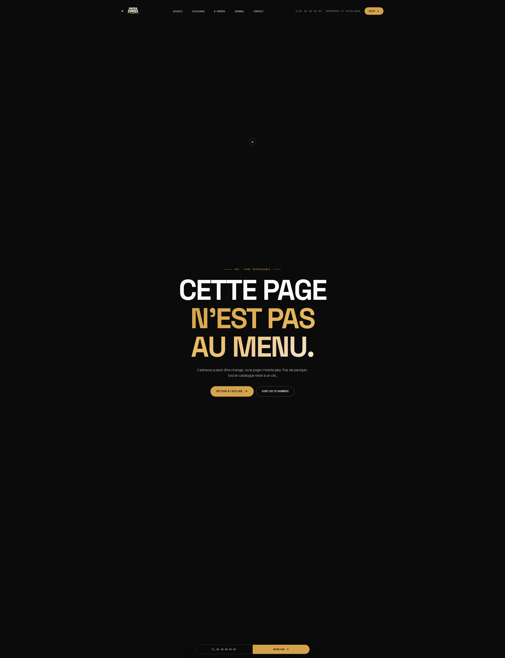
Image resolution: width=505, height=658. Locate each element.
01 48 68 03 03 (310, 11)
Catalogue (198, 11)
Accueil (178, 11)
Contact (258, 11)
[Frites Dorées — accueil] (131, 11)
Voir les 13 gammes (275, 391)
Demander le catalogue (343, 11)
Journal (239, 11)
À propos (219, 11)
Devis (372, 11)
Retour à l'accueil (229, 391)
